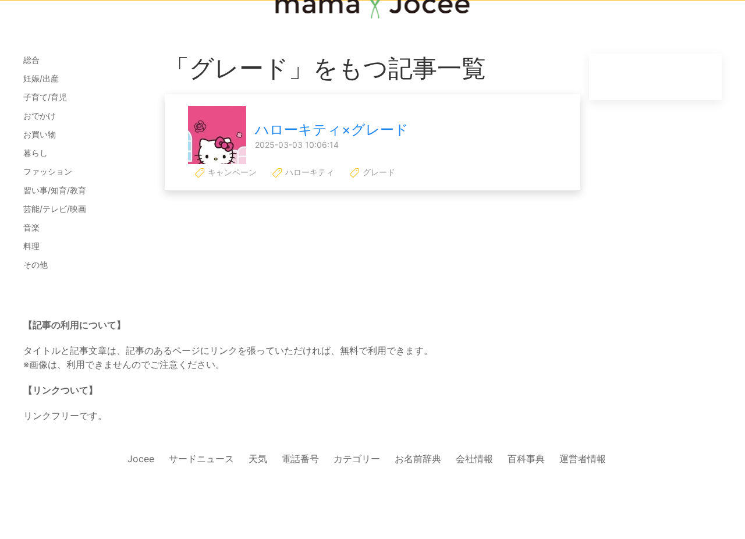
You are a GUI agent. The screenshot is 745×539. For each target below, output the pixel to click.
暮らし (35, 153)
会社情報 (474, 458)
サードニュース (201, 458)
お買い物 (39, 134)
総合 (31, 60)
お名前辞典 (418, 458)
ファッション (47, 171)
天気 (258, 458)
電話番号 (300, 458)
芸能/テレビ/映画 (54, 209)
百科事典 (526, 458)
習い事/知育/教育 (54, 190)
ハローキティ (308, 172)
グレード (377, 172)
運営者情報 (582, 458)
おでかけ (39, 115)
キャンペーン (231, 172)
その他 (35, 265)
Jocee (140, 458)
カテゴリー (357, 458)
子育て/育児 (45, 97)
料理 (31, 246)
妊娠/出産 (41, 78)
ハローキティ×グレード (332, 129)
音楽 (31, 227)
